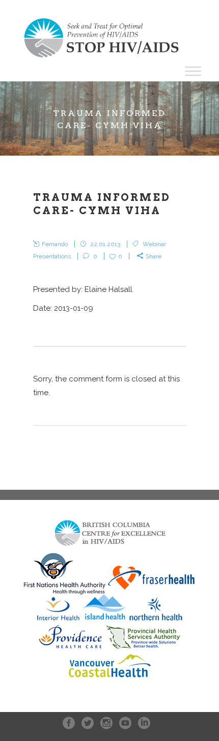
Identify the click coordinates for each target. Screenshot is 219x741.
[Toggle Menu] (193, 71)
